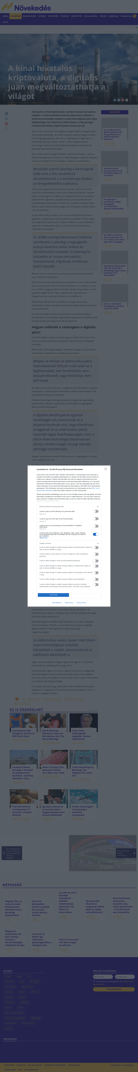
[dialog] (69, 536)
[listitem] (69, 506)
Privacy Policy (81, 602)
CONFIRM (53, 595)
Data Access (69, 602)
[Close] (106, 470)
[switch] (96, 511)
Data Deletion (56, 602)
